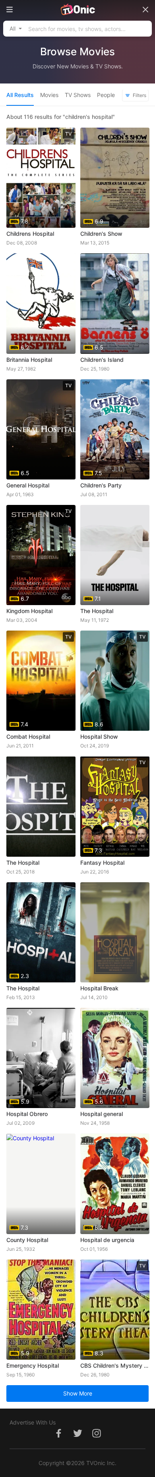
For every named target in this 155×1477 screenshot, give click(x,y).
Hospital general (101, 1113)
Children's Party (101, 485)
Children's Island (102, 359)
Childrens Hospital (30, 233)
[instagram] (96, 1437)
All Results (20, 94)
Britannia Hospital (29, 359)
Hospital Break (99, 988)
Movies (49, 94)
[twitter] (77, 1437)
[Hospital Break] (114, 932)
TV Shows (78, 94)
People (106, 94)
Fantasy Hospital (102, 862)
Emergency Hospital (32, 1365)
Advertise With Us (33, 1422)
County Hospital (27, 1239)
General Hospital (27, 485)
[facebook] (58, 1437)
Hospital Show (99, 736)
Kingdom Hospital (29, 610)
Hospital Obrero (27, 1113)
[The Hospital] (41, 806)
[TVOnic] (77, 9)
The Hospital (96, 610)
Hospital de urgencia (107, 1239)
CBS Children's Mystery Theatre (114, 1365)
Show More (77, 1393)
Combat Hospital (28, 736)
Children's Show (101, 233)
